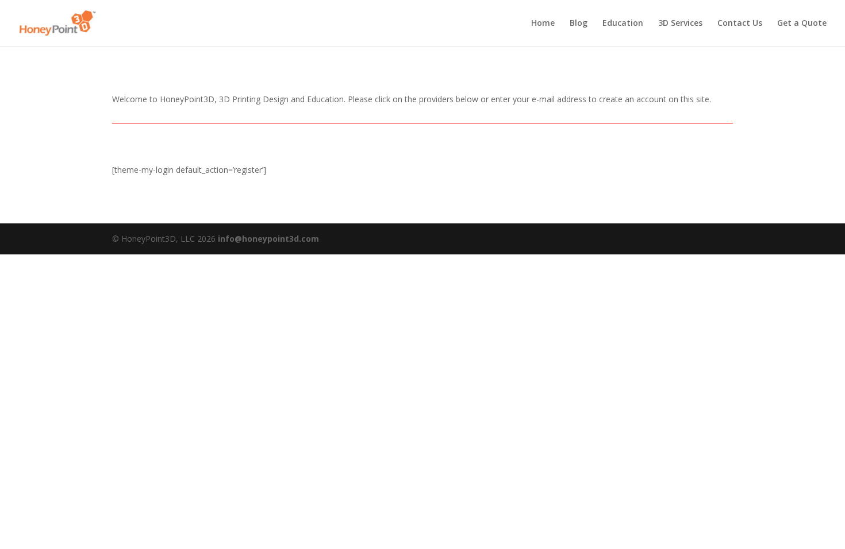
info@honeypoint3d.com (268, 238)
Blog (578, 23)
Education (622, 23)
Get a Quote (802, 23)
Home (543, 23)
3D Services (680, 23)
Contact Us (739, 23)
